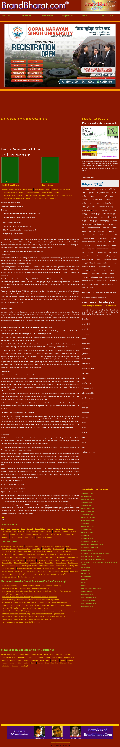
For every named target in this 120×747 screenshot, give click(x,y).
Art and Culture (107, 15)
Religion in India (67, 15)
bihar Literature (47, 15)
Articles (84, 15)
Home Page (6, 15)
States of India (27, 15)
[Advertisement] (52, 103)
